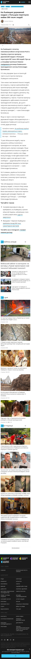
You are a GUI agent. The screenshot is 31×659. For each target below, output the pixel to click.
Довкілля (3, 589)
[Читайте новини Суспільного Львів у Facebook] (2, 640)
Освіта (18, 584)
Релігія (18, 601)
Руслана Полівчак (8, 21)
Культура (19, 581)
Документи (19, 622)
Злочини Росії (5, 604)
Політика (3, 601)
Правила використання (20, 619)
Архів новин (19, 616)
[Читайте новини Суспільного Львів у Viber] (10, 640)
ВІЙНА (3, 6)
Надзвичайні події (21, 586)
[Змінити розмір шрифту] (29, 25)
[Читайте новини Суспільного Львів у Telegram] (13, 640)
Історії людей (20, 599)
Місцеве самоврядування (21, 595)
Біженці (7, 6)
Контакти (4, 616)
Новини (3, 570)
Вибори (3, 586)
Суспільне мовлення (7, 618)
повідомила (5, 64)
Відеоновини (5, 609)
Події (2, 579)
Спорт (2, 606)
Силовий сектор (6, 599)
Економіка (4, 584)
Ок (15, 655)
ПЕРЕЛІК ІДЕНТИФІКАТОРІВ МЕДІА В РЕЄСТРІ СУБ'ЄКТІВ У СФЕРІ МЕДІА (22, 628)
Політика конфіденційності (6, 623)
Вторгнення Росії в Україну (17, 6)
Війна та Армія (5, 8)
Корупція (19, 579)
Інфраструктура (20, 591)
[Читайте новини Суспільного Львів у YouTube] (7, 640)
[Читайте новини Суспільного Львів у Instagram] (5, 640)
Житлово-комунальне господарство (7, 592)
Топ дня (18, 609)
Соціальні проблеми (22, 604)
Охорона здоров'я (21, 589)
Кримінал (3, 581)
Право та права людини (5, 595)
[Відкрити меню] (29, 2)
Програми (4, 626)
